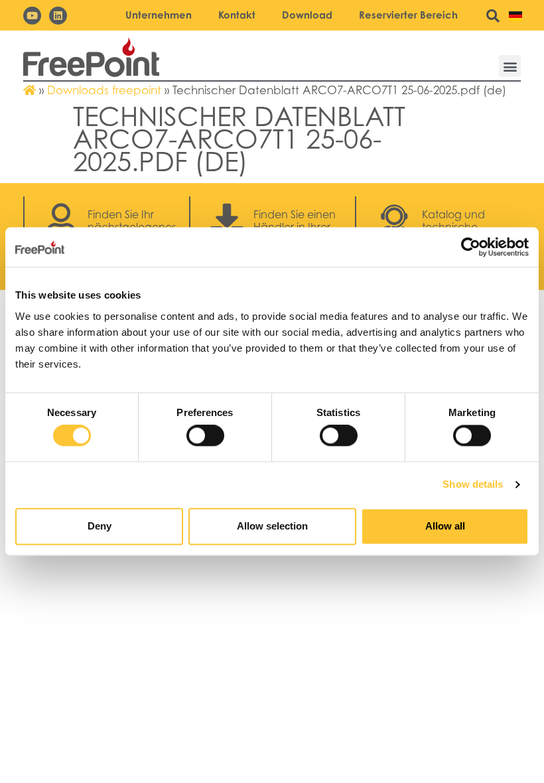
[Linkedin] (58, 16)
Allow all (445, 526)
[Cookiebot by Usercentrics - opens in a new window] (471, 247)
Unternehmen (158, 15)
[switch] (205, 436)
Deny (99, 526)
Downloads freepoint (104, 90)
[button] (510, 66)
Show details (472, 484)
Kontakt (236, 15)
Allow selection (272, 526)
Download (307, 15)
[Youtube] (32, 16)
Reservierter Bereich (408, 15)
